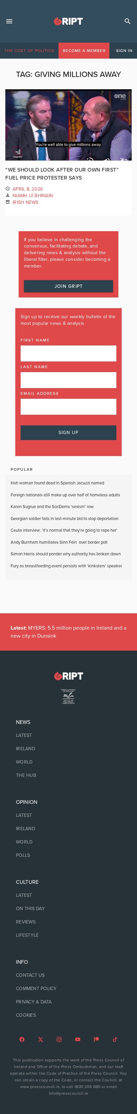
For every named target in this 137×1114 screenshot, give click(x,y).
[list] (68, 749)
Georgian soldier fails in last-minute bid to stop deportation (65, 518)
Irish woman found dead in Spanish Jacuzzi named (57, 483)
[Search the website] (128, 21)
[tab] (29, 51)
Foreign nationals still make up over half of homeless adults (65, 495)
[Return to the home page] (68, 676)
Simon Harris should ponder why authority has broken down (66, 554)
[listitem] (68, 735)
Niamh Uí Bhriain (33, 196)
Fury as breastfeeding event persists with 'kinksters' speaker (66, 566)
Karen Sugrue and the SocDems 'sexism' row (52, 506)
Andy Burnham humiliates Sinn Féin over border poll (59, 542)
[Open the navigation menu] (9, 21)
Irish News (26, 202)
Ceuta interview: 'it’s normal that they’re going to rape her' (64, 530)
